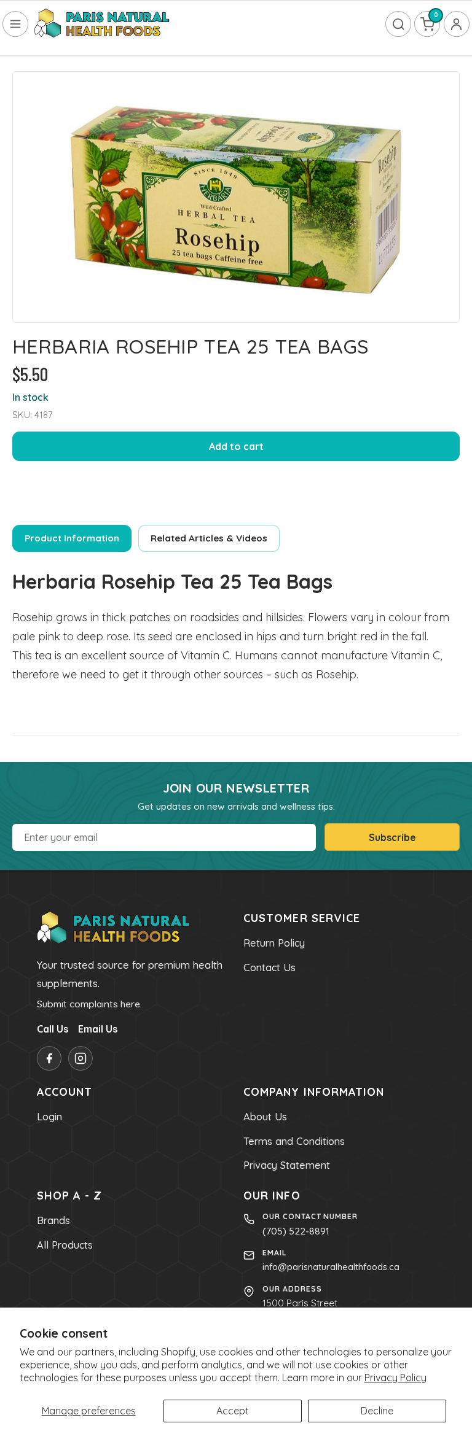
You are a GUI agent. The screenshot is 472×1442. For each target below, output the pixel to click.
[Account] (457, 24)
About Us (265, 1117)
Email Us (97, 1029)
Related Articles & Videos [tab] (209, 538)
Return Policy (274, 943)
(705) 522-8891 (295, 1231)
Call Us (52, 1029)
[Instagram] (80, 1058)
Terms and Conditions (294, 1141)
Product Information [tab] (72, 538)
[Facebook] (49, 1058)
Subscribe (392, 837)
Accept (232, 1411)
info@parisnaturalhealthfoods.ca (330, 1267)
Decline (377, 1411)
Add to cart (236, 446)
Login (49, 1117)
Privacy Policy (395, 1377)
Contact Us (269, 967)
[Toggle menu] (15, 24)
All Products (65, 1245)
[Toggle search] (398, 24)
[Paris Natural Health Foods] (102, 24)
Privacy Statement (286, 1165)
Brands (53, 1220)
